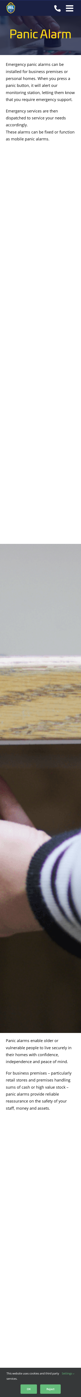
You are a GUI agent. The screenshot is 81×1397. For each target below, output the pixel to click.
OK (29, 1389)
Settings (67, 1373)
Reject (50, 1389)
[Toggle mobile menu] (70, 8)
